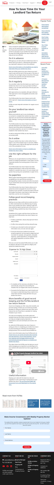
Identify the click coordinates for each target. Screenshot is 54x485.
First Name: (44, 157)
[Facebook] (8, 466)
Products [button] (12, 3)
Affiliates (39, 3)
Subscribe (47, 181)
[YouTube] (4, 466)
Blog (16, 467)
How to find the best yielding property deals (46, 32)
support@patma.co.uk (10, 460)
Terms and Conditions (43, 480)
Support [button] (32, 3)
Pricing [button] (19, 3)
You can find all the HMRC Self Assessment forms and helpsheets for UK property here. (22, 383)
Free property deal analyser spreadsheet (45, 26)
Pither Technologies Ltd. (45, 476)
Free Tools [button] (25, 3)
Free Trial (45, 2)
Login (50, 2)
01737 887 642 (8, 462)
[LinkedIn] (11, 466)
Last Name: (44, 165)
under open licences (8, 474)
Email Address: (45, 173)
